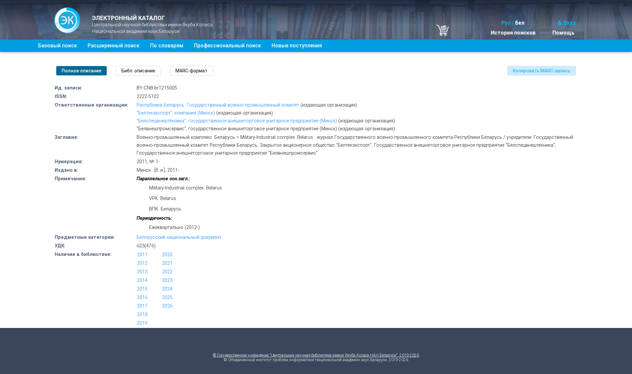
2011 (142, 255)
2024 (167, 289)
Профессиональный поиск (227, 45)
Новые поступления (297, 45)
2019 (142, 323)
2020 (167, 255)
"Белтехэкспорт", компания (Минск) (176, 113)
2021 (167, 263)
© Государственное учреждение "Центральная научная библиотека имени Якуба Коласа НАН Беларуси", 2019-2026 (316, 355)
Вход (570, 23)
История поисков (513, 33)
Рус (506, 23)
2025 (167, 297)
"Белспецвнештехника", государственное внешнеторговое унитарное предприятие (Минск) (237, 121)
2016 (142, 297)
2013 (142, 272)
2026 (167, 306)
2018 (142, 314)
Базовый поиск (57, 45)
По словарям (166, 45)
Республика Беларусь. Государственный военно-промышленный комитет (218, 105)
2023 (167, 280)
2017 (142, 306)
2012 (142, 263)
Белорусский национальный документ (179, 237)
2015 (142, 289)
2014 (142, 280)
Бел (519, 23)
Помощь (563, 33)
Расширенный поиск (114, 45)
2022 (167, 272)
